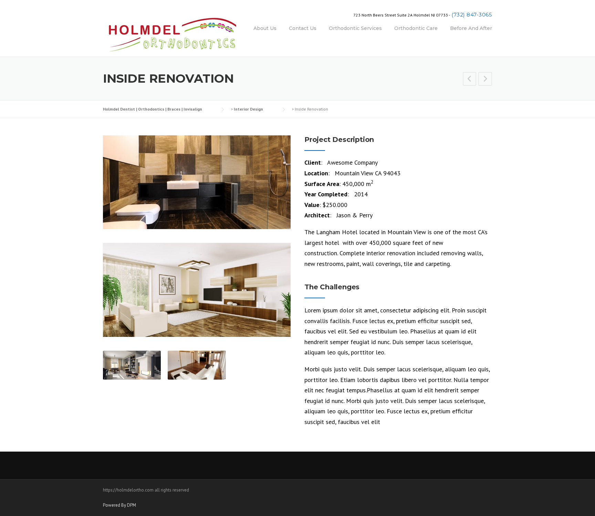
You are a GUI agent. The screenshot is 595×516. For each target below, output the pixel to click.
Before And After (471, 28)
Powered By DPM (119, 505)
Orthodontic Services (355, 28)
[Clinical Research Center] (470, 79)
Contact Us (302, 28)
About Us (264, 28)
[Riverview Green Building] (485, 79)
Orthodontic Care (416, 28)
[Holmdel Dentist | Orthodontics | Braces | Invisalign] (172, 33)
